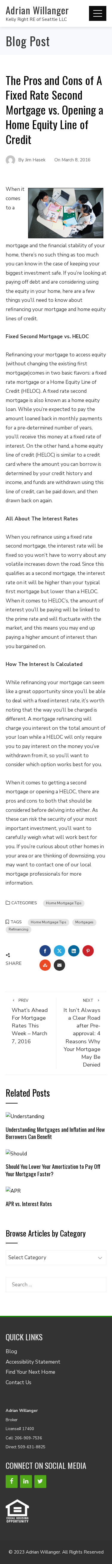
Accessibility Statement (33, 1362)
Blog (11, 1351)
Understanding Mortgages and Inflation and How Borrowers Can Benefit (55, 1132)
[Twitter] (40, 1481)
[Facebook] (12, 1481)
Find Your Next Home (30, 1372)
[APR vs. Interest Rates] (13, 1190)
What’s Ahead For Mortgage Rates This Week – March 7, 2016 (30, 1021)
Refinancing (18, 929)
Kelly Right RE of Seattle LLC (36, 19)
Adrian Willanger (37, 10)
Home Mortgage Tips (64, 903)
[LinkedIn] (26, 1481)
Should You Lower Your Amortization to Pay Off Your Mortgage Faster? (53, 1169)
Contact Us (18, 1382)
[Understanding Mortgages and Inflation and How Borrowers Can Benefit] (25, 1116)
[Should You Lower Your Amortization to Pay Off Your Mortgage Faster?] (16, 1153)
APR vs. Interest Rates (29, 1204)
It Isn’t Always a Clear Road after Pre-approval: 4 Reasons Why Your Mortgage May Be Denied (81, 1033)
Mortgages (84, 922)
